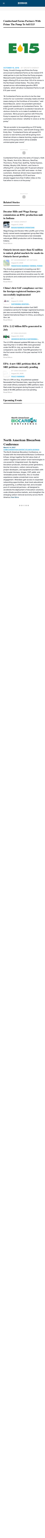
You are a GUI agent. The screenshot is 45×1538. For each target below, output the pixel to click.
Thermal (32, 266)
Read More (7, 243)
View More (14, 497)
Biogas (14, 227)
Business (21, 227)
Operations (29, 227)
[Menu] (3, 3)
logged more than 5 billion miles (22, 178)
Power (39, 266)
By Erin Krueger (18, 333)
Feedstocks (16, 266)
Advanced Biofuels (19, 339)
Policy (14, 376)
